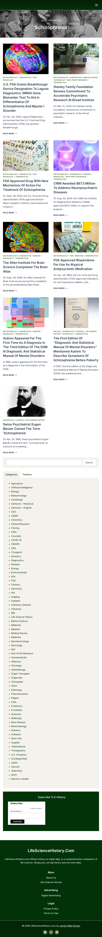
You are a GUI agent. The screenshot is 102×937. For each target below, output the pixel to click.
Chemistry (16, 520)
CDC (13, 511)
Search (89, 462)
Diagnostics (25, 77)
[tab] (11, 474)
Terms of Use (51, 913)
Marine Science (19, 621)
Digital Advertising (51, 895)
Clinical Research (20, 524)
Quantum (16, 714)
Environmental (18, 572)
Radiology (16, 718)
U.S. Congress (18, 754)
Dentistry (16, 556)
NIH (13, 649)
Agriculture (17, 483)
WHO (14, 775)
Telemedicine (18, 746)
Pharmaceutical (19, 694)
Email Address (16, 811)
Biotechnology (10, 77)
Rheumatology (19, 726)
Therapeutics (59, 82)
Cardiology (17, 499)
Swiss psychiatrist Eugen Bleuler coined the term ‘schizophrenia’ (22, 428)
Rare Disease (18, 722)
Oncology (16, 665)
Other (14, 685)
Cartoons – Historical (22, 503)
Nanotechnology (20, 641)
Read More (10, 133)
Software (16, 734)
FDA (34, 77)
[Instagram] (51, 932)
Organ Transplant (20, 673)
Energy (15, 568)
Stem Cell (16, 738)
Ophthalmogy (18, 669)
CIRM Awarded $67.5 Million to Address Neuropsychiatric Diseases (75, 188)
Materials (16, 625)
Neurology (8, 80)
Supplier (15, 742)
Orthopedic (17, 681)
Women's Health (20, 779)
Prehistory (16, 706)
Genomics (16, 588)
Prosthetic (16, 710)
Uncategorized (19, 758)
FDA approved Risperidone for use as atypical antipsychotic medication (73, 264)
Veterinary (16, 770)
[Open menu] (96, 5)
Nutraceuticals (19, 657)
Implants (15, 601)
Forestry (15, 584)
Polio (13, 702)
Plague (15, 698)
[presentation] (26, 59)
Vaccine (15, 766)
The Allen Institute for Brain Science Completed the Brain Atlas (25, 267)
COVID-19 (16, 540)
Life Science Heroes (51, 882)
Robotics (16, 730)
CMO (14, 532)
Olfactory (16, 661)
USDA (14, 762)
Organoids (16, 677)
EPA (13, 576)
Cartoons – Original (21, 507)
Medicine (79, 256)
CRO (13, 548)
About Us (51, 877)
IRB (13, 613)
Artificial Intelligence (22, 487)
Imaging (15, 597)
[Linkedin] (57, 932)
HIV (13, 592)
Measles (15, 629)
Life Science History (35, 420)
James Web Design (70, 926)
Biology (57, 331)
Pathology (16, 690)
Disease (87, 174)
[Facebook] (45, 932)
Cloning (15, 528)
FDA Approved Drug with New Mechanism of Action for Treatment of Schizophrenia (25, 185)
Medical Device (90, 77)
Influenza (16, 609)
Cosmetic (16, 536)
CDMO (14, 516)
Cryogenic (16, 552)
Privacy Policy (51, 908)
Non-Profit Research (77, 80)
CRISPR (15, 544)
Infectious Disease (21, 605)
